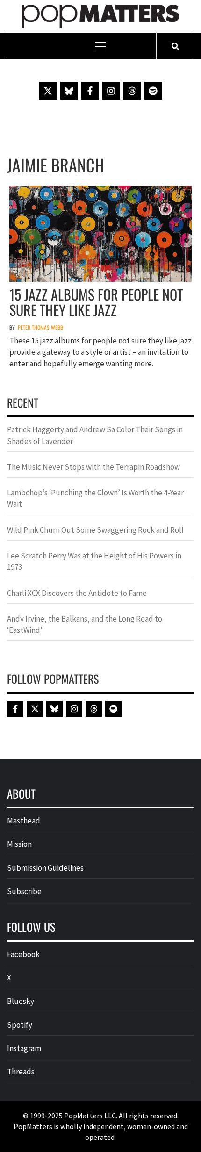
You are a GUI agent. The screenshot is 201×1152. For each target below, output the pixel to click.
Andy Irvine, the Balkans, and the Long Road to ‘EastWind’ (84, 624)
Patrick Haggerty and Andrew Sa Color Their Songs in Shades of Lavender (95, 435)
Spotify (19, 1025)
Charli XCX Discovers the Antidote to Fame (77, 593)
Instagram (24, 1048)
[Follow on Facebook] (90, 91)
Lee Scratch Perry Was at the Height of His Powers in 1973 (94, 561)
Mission (19, 844)
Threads (21, 1071)
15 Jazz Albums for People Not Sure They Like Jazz (96, 302)
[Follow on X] (48, 91)
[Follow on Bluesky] (69, 91)
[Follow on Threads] (132, 91)
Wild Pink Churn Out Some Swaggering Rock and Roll (96, 530)
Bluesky (20, 1001)
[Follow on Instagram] (111, 91)
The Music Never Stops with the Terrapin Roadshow (93, 467)
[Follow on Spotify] (153, 91)
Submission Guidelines (45, 868)
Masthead (23, 821)
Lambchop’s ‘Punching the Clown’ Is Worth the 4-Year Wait (95, 498)
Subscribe (24, 891)
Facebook (23, 954)
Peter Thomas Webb (40, 327)
